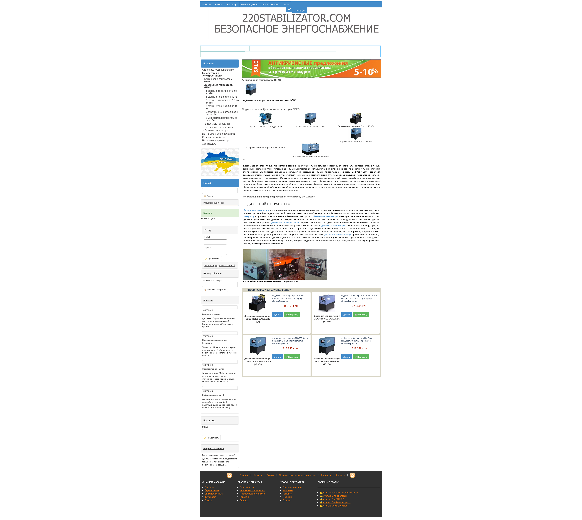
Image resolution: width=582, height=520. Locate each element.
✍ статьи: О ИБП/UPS (332, 499)
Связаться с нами (214, 493)
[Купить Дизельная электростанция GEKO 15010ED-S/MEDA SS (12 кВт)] (326, 302)
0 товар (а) (299, 10)
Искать (209, 195)
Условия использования (252, 490)
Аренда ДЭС (209, 143)
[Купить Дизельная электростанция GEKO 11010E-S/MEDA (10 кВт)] (257, 303)
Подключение (212, 490)
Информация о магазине (252, 493)
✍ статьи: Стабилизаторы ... (335, 502)
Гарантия (244, 496)
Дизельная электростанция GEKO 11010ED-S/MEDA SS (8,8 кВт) (257, 361)
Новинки (219, 4)
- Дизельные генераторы (217, 123)
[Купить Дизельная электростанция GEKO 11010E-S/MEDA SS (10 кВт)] (327, 345)
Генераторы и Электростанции (212, 74)
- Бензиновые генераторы (218, 126)
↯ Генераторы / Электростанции (225, 48)
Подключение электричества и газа (297, 475)
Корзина (207, 212)
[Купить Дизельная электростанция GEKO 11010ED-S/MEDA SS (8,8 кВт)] (258, 345)
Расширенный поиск (213, 202)
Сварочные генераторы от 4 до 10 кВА (222, 113)
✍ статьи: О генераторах (333, 495)
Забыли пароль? (227, 265)
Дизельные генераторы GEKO (218, 86)
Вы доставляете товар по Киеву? (218, 455)
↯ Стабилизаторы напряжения (273, 48)
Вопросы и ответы (213, 448)
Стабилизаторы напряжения (218, 69)
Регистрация (210, 265)
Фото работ (210, 496)
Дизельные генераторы (256, 210)
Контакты (275, 4)
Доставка (326, 475)
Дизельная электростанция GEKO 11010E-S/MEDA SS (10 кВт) (327, 361)
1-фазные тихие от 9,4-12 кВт (222, 96)
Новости (208, 300)
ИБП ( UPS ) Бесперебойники (219, 133)
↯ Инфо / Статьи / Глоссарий (223, 54)
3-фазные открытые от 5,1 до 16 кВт (222, 101)
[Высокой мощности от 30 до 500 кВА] (310, 148)
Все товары (232, 4)
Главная (244, 475)
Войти (286, 4)
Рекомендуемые (249, 4)
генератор (249, 216)
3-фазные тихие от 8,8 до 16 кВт (221, 107)
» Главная (207, 4)
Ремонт (208, 500)
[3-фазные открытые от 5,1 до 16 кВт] (356, 118)
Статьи (264, 4)
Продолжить (213, 258)
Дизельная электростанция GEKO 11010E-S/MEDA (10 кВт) (257, 318)
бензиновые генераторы (325, 216)
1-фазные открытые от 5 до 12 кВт (221, 92)
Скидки (270, 475)
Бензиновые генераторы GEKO (218, 80)
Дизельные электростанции (285, 222)
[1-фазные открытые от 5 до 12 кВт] (265, 118)
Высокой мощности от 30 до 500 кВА (221, 119)
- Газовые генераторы (215, 130)
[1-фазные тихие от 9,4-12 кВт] (311, 118)
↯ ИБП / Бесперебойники (316, 48)
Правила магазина (292, 487)
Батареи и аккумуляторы (216, 140)
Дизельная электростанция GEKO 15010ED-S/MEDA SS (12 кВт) (327, 318)
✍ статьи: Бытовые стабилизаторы (339, 492)
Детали (277, 314)
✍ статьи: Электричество (333, 505)
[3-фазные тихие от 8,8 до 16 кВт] (356, 133)
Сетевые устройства (213, 136)
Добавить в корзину (216, 289)
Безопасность (247, 487)
